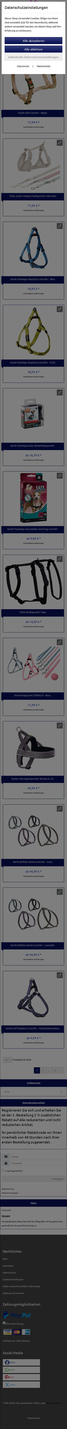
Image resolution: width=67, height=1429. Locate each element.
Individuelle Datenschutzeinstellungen (33, 57)
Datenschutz (43, 66)
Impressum (23, 66)
